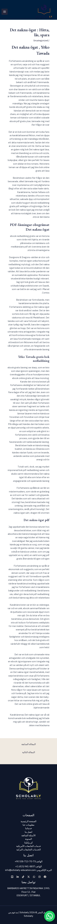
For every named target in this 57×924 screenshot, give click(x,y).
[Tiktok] (23, 877)
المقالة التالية (28, 752)
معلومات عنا (28, 824)
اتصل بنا (28, 831)
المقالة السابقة (28, 744)
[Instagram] (39, 877)
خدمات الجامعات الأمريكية (28, 846)
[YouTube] (12, 877)
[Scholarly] (44, 12)
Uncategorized (40, 40)
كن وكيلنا (28, 842)
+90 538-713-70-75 (25, 861)
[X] (28, 877)
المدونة (28, 838)
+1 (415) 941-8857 (25, 866)
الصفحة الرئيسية (28, 821)
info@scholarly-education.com (20, 870)
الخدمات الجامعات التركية (28, 849)
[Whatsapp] (34, 877)
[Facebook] (45, 877)
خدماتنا (28, 828)
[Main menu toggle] (5, 12)
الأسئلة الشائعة (28, 835)
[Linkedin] (17, 877)
